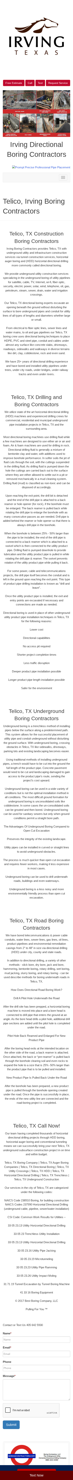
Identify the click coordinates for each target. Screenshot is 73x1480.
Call (30, 82)
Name (7, 1333)
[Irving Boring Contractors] (36, 1456)
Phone (7, 1361)
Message (9, 1376)
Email (7, 1347)
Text (40, 82)
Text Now (36, 1475)
